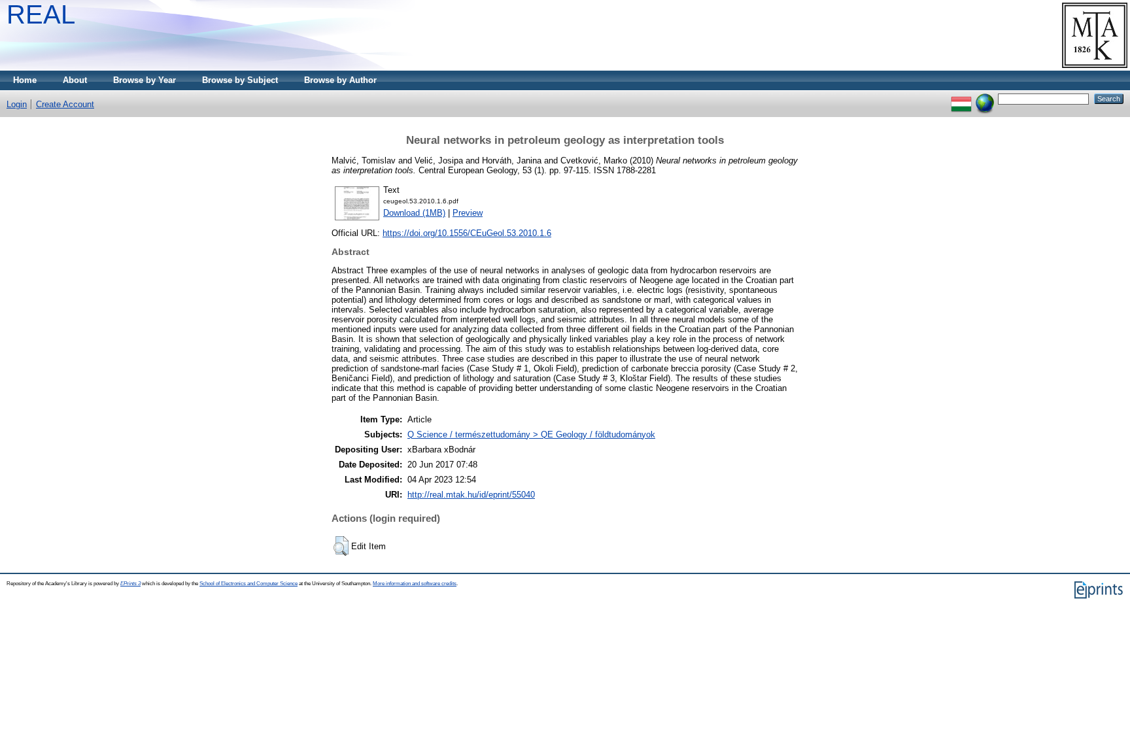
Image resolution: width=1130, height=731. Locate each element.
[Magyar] (961, 98)
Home (25, 80)
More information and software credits (414, 583)
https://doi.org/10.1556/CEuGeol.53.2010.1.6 (467, 233)
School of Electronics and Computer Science (248, 583)
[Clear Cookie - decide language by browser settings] (984, 98)
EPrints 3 (130, 583)
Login (17, 104)
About (75, 80)
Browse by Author (340, 80)
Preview (468, 213)
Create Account (65, 104)
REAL (41, 14)
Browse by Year (144, 80)
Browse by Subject (240, 80)
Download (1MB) (414, 213)
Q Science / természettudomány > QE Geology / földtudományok (531, 434)
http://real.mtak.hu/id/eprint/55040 (471, 495)
